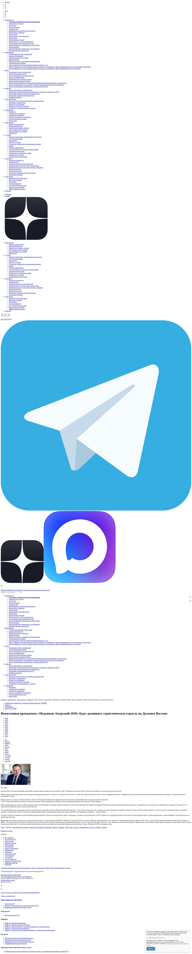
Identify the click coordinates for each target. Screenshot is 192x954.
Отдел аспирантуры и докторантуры (21, 76)
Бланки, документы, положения (20, 117)
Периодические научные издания (20, 79)
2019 (6, 731)
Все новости (9, 837)
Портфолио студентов (16, 155)
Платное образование (16, 148)
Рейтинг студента (15, 142)
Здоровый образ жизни (16, 151)
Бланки (11, 146)
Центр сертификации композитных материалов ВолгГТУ (28, 86)
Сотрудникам (9, 855)
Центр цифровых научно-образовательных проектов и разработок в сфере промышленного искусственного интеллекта (50, 67)
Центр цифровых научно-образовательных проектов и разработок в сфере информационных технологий (45, 68)
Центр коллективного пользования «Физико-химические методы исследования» (36, 85)
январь (7, 741)
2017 (6, 734)
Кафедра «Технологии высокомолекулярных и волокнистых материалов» (30, 930)
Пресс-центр (13, 34)
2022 (6, 725)
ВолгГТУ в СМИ (10, 708)
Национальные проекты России (20, 81)
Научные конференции (16, 77)
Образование (9, 850)
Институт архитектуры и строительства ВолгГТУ (22, 905)
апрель (7, 747)
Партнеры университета (17, 103)
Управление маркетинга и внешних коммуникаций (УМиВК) (26, 703)
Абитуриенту (9, 841)
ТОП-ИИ (8, 864)
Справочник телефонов (17, 113)
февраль (7, 743)
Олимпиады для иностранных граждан (22, 108)
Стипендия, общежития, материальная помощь (25, 144)
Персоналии (13, 38)
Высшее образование (16, 56)
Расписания (13, 140)
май (6, 749)
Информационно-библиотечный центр (22, 31)
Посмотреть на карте (8, 880)
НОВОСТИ (13, 133)
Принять (151, 949)
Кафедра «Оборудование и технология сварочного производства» (27, 927)
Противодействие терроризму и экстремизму (24, 49)
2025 (6, 720)
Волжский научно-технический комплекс (19, 938)
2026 (6, 718)
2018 (6, 733)
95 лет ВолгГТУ (10, 839)
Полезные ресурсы (15, 171)
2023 (6, 724)
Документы (13, 182)
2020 (6, 729)
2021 (6, 727)
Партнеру (8, 191)
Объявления (9, 707)
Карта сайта (13, 121)
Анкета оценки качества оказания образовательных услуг (28, 65)
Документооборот (15, 184)
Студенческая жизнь (16, 139)
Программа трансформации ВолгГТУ (21, 95)
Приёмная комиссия (15, 126)
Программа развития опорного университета (24, 94)
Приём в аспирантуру (16, 160)
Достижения (9, 846)
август (7, 754)
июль (6, 752)
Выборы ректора (10, 843)
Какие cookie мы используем (156, 937)
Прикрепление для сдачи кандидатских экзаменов (26, 167)
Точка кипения (14, 47)
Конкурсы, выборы (15, 180)
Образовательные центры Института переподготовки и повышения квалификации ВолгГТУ (36, 951)
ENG (5, 319)
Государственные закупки (17, 119)
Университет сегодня (16, 23)
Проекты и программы (16, 104)
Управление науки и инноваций (20, 72)
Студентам (8, 857)
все (6, 740)
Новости (30, 700)
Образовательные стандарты (18, 58)
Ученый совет (13, 29)
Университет (11, 700)
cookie (162, 931)
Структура (12, 25)
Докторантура (13, 162)
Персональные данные (16, 40)
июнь (6, 750)
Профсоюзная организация (18, 157)
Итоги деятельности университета (20, 90)
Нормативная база (15, 169)
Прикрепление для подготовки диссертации (24, 166)
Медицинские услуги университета (21, 41)
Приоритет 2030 (10, 854)
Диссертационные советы (17, 74)
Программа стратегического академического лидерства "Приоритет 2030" (34, 92)
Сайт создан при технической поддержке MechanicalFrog (20, 892)
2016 (6, 736)
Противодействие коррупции (19, 50)
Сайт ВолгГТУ (10, 904)
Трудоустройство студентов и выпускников (23, 149)
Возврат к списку (7, 831)
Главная (3, 700)
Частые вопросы (14, 27)
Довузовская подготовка (17, 63)
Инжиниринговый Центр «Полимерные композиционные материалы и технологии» (38, 83)
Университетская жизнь (13, 861)
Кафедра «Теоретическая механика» (17, 928)
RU (2, 319)
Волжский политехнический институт (18, 940)
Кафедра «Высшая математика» (15, 923)
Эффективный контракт (17, 189)
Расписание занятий (16, 175)
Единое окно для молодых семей (20, 153)
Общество (8, 852)
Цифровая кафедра (15, 97)
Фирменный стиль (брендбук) (19, 36)
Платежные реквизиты (16, 115)
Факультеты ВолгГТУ (12, 915)
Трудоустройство (10, 859)
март (6, 745)
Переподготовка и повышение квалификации (24, 61)
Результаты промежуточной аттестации (22, 173)
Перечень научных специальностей (21, 164)
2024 (6, 722)
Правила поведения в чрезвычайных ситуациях (25, 137)
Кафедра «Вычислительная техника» (17, 925)
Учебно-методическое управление (20, 54)
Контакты (12, 112)
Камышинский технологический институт (19, 942)
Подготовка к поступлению (18, 130)
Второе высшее (14, 59)
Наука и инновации (11, 848)
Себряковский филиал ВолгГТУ (16, 943)
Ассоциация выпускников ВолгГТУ (21, 43)
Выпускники (9, 845)
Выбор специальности (16, 124)
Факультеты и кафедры (16, 32)
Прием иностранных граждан (19, 106)
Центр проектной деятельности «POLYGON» (24, 45)
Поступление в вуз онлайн (18, 131)
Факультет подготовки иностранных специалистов (26, 101)
